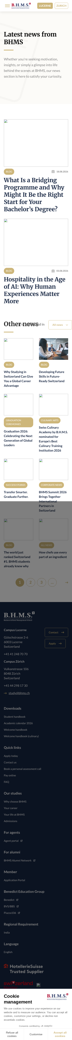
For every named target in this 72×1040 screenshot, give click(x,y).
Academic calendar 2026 (18, 723)
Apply (52, 643)
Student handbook (15, 716)
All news (57, 324)
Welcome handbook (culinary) (21, 736)
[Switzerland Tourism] (18, 985)
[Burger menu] (6, 5)
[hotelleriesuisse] (24, 969)
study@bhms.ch (19, 693)
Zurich (61, 5)
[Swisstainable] (38, 985)
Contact (53, 632)
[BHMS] (21, 5)
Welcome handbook (15, 729)
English (8, 952)
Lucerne (45, 5)
